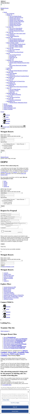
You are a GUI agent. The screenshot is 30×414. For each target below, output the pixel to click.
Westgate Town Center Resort (16, 20)
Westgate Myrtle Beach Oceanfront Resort (19, 76)
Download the (14, 348)
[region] (15, 402)
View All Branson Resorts (15, 38)
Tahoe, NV (9, 88)
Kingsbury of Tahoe (14, 90)
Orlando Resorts (7, 291)
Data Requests (5, 354)
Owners (2, 111)
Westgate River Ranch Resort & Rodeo (18, 86)
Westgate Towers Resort (14, 22)
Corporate (5, 273)
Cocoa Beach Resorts (8, 292)
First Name (3, 213)
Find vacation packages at (14, 340)
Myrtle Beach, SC (10, 74)
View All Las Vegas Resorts (15, 28)
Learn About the (12, 345)
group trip (8, 173)
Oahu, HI (11, 58)
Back (2, 9)
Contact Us (6, 280)
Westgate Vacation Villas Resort (16, 21)
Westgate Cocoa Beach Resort (16, 52)
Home (4, 181)
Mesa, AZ (8, 69)
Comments (3, 227)
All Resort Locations (8, 299)
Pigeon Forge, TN (10, 82)
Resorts (5, 12)
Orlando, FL (9, 15)
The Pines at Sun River (14, 97)
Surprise (5, 183)
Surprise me (6, 186)
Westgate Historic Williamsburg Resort (18, 102)
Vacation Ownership (8, 278)
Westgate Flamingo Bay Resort (16, 30)
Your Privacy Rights (14, 355)
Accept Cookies (15, 411)
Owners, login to (14, 346)
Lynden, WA (9, 68)
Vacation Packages (7, 105)
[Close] (28, 391)
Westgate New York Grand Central (17, 33)
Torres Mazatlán (13, 73)
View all (9, 337)
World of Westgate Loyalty (9, 108)
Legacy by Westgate (8, 277)
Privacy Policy (12, 352)
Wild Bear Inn (12, 84)
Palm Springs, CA (10, 77)
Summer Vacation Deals (9, 288)
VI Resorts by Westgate (8, 293)
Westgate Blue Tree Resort (15, 24)
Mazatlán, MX (9, 72)
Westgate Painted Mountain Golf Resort (18, 70)
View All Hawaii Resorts (15, 54)
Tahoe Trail (12, 92)
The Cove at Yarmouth (14, 49)
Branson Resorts (7, 289)
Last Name (3, 215)
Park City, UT (9, 80)
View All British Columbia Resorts (17, 44)
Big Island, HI (12, 56)
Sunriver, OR (9, 96)
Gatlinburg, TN (10, 60)
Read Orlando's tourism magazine (14, 344)
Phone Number (4, 217)
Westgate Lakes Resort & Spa (16, 17)
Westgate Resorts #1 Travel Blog (11, 297)
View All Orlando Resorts (15, 16)
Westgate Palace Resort (14, 18)
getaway (15, 172)
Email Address (4, 218)
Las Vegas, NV (9, 26)
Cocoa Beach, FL (10, 50)
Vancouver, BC (9, 98)
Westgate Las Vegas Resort (15, 29)
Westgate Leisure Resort (14, 25)
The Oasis (11, 78)
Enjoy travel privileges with (14, 341)
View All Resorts (10, 13)
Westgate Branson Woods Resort (16, 40)
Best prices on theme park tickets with (15, 338)
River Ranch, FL (10, 85)
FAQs (4, 279)
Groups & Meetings (8, 106)
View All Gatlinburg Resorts (15, 61)
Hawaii (8, 53)
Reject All (15, 407)
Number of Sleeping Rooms (7, 223)
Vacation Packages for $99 (9, 287)
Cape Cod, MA (10, 48)
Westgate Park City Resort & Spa (17, 81)
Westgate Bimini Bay (14, 36)
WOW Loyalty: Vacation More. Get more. (13, 296)
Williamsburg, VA (10, 101)
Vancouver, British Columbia (16, 46)
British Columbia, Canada (12, 42)
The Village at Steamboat (15, 94)
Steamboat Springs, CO (11, 93)
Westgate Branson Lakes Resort (16, 41)
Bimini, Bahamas (10, 34)
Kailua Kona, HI (13, 57)
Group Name (4, 224)
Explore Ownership (8, 109)
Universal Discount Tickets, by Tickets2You (13, 295)
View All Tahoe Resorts (14, 89)
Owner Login (6, 126)
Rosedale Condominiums (15, 100)
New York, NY (9, 32)
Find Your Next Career (8, 275)
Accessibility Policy (23, 352)
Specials (5, 104)
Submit (2, 244)
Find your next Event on (13, 342)
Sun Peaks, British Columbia (16, 45)
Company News (7, 274)
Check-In (3, 220)
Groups (5, 185)
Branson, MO (9, 37)
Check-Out (3, 221)
